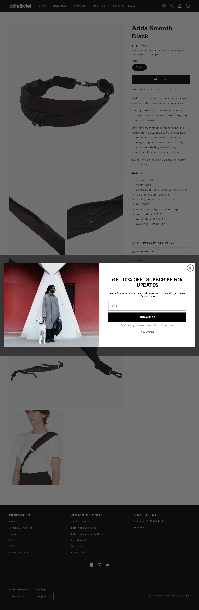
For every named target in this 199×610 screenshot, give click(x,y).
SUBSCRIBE (147, 317)
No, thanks (147, 331)
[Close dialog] (190, 268)
